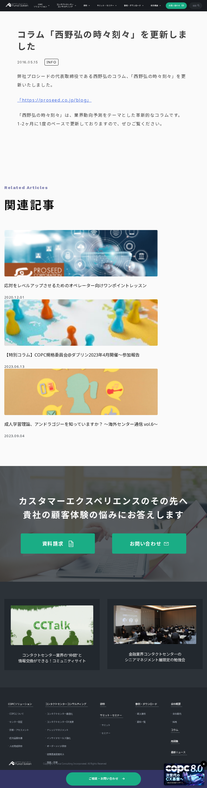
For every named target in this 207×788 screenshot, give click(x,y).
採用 (174, 721)
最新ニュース (178, 752)
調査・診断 (52, 762)
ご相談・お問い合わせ (103, 778)
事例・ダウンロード (132, 5)
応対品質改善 (15, 737)
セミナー (106, 733)
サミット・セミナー (105, 5)
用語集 (174, 741)
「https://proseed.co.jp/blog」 (54, 100)
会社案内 (176, 713)
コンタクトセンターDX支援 (60, 721)
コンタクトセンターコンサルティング (65, 5)
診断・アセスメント (19, 729)
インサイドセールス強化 (59, 737)
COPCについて (16, 713)
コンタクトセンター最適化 (60, 713)
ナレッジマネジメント (57, 729)
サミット (106, 725)
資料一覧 (141, 721)
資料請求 (53, 543)
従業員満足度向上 (55, 754)
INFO (51, 62)
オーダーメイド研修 (56, 746)
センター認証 (15, 721)
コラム (174, 730)
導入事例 (141, 713)
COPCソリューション (40, 5)
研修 (85, 5)
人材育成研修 (15, 746)
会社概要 (154, 5)
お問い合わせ (174, 5)
